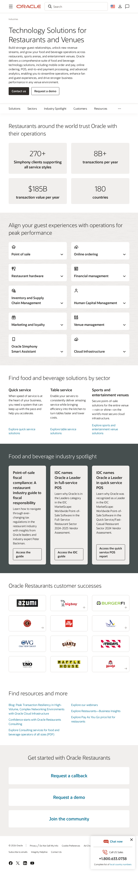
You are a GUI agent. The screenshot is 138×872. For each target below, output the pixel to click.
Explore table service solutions (63, 431)
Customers (80, 108)
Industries (13, 19)
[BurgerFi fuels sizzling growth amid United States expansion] (110, 603)
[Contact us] (127, 6)
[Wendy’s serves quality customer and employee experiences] (110, 664)
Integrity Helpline (39, 851)
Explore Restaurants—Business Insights (95, 711)
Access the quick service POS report (110, 552)
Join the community (69, 818)
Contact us (19, 91)
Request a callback (69, 775)
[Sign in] (120, 6)
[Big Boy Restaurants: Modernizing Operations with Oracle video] (69, 603)
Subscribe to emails (18, 851)
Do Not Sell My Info (49, 845)
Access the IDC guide (67, 554)
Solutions (14, 108)
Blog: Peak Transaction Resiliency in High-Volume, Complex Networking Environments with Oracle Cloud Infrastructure (36, 709)
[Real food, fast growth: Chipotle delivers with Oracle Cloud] (27, 623)
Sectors (32, 108)
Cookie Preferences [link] (71, 845)
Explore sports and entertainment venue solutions (105, 429)
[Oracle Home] (29, 6)
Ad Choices (89, 845)
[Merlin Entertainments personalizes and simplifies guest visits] (110, 623)
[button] (11, 6)
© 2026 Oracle (16, 845)
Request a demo (45, 91)
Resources (100, 108)
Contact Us (56, 851)
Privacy (33, 845)
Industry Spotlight (55, 108)
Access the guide (23, 554)
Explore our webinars (84, 705)
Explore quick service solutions (22, 431)
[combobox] (76, 6)
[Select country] (113, 6)
